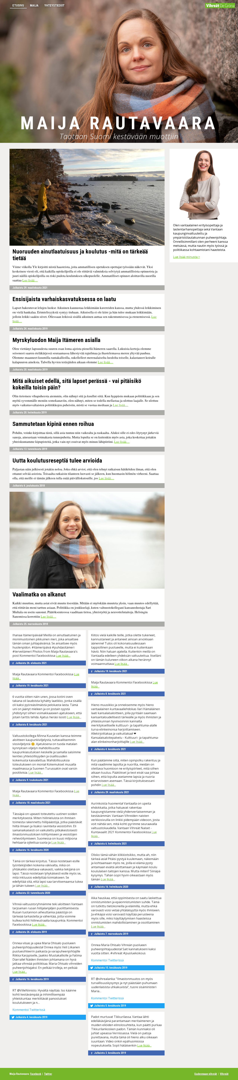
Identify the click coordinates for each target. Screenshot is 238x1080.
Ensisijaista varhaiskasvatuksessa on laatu (64, 299)
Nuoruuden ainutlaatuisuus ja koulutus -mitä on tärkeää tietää (80, 254)
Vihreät (224, 1074)
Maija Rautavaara (119, 123)
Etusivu (18, 5)
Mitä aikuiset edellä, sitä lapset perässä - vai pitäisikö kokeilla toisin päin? (76, 384)
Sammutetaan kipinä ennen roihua (53, 424)
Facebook (35, 1074)
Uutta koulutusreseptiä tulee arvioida (57, 460)
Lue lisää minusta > (186, 257)
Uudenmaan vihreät (205, 1074)
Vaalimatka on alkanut (39, 594)
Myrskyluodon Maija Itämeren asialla (56, 340)
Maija (34, 5)
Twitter (48, 1074)
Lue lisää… (30, 280)
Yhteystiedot (54, 5)
